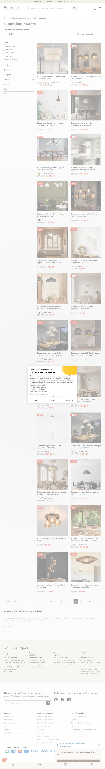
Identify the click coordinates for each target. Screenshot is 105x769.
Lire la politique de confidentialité (39, 394)
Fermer (36, 400)
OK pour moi (69, 400)
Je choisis (52, 400)
